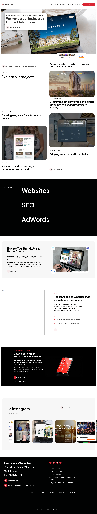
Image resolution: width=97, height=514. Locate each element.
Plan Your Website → (89, 4)
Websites (35, 190)
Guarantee (41, 492)
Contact (77, 4)
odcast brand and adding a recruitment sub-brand (18, 168)
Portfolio (62, 4)
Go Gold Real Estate (55, 98)
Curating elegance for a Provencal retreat (21, 117)
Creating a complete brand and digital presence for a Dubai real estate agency (71, 104)
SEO (28, 205)
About (69, 4)
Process (52, 492)
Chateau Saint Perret (7, 112)
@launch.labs (13, 413)
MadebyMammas (6, 163)
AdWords (35, 219)
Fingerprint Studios (54, 150)
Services (53, 4)
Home (23, 492)
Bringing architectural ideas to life (69, 154)
